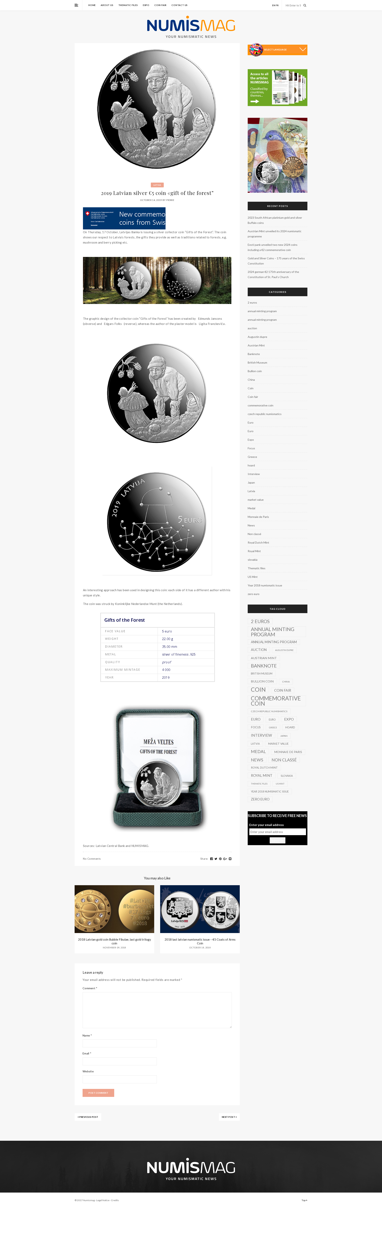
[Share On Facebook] (211, 858)
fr (277, 5)
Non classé (254, 534)
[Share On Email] (230, 858)
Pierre (170, 200)
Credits (115, 1200)
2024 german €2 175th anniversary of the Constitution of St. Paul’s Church (273, 274)
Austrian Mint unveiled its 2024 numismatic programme (274, 233)
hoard (251, 465)
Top (304, 1200)
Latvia (157, 185)
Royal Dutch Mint (258, 542)
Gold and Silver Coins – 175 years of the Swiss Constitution (276, 261)
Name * (87, 1035)
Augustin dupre (257, 336)
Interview (254, 474)
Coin (250, 388)
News (251, 525)
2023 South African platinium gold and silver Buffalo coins (275, 220)
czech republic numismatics (265, 414)
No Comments (92, 858)
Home (92, 5)
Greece (252, 456)
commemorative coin (260, 405)
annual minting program (262, 311)
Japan (251, 482)
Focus (251, 448)
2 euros (252, 302)
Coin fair (160, 5)
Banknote (254, 354)
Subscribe (277, 840)
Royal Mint (254, 551)
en (273, 5)
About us (107, 5)
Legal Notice (102, 1200)
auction (252, 328)
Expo (146, 5)
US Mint (253, 576)
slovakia (252, 559)
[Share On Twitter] (215, 858)
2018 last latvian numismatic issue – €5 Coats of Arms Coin (200, 941)
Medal (251, 508)
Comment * (90, 988)
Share (204, 858)
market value (256, 499)
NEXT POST (229, 1117)
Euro (250, 422)
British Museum (257, 362)
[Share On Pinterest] (220, 858)
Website (88, 1071)
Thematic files (128, 5)
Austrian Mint (256, 345)
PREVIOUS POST (88, 1117)
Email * (87, 1053)
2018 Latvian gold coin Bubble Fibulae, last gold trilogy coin (114, 941)
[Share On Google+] (225, 858)
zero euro (253, 594)
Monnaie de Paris (258, 516)
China (251, 379)
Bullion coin (255, 371)
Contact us (180, 5)
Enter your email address (266, 825)
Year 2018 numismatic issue (265, 585)
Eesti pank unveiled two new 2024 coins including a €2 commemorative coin (272, 247)
